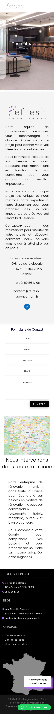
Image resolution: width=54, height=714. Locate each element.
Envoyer (39, 404)
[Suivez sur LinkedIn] (27, 307)
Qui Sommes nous (16, 635)
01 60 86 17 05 (30, 283)
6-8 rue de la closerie (15, 583)
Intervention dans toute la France (37, 681)
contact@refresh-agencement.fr (23, 618)
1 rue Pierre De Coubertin (17, 609)
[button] (34, 707)
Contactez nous (14, 640)
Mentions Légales (16, 644)
